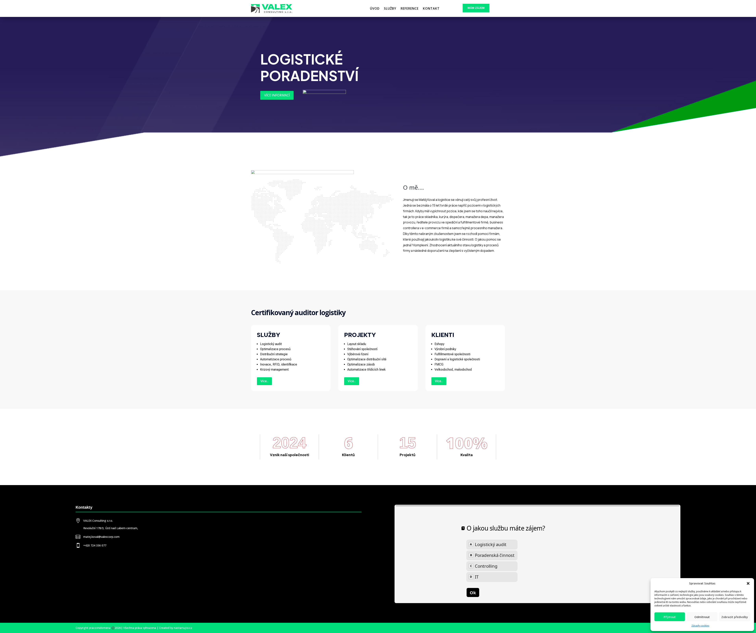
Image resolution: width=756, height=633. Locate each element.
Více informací (277, 95)
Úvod (375, 8)
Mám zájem (476, 7)
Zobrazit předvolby (734, 617)
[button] (748, 583)
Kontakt (431, 8)
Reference (410, 8)
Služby (390, 8)
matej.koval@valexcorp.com (101, 537)
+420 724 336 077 (94, 545)
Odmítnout (702, 617)
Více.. (264, 381)
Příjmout (670, 617)
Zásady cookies (700, 625)
